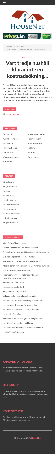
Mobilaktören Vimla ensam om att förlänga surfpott (26, 265)
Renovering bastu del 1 (13, 287)
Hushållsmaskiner (11, 204)
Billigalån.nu (8, 182)
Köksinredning (9, 209)
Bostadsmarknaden (36, 134)
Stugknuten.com (10, 222)
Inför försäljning (35, 143)
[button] (4, 3)
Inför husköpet (10, 148)
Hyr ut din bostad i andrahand (16, 270)
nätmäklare (8, 152)
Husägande (8, 143)
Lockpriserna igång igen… (14, 332)
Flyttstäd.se (8, 195)
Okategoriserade (11, 157)
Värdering (7, 161)
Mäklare (31, 148)
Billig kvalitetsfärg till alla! (14, 291)
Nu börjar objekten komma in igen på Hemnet (23, 300)
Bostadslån (27, 57)
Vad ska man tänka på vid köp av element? (22, 261)
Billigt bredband (10, 186)
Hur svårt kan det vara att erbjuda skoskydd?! (23, 327)
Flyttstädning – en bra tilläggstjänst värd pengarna (26, 252)
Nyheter (31, 152)
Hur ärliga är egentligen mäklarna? (18, 323)
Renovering (33, 157)
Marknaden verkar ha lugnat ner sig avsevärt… (24, 318)
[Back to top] (46, 446)
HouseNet (36, 438)
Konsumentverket (11, 213)
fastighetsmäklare (11, 138)
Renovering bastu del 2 (13, 282)
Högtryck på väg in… (12, 314)
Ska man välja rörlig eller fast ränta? (19, 256)
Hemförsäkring (34, 138)
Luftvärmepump (10, 218)
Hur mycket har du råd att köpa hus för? (21, 309)
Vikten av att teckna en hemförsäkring (20, 247)
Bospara (6, 191)
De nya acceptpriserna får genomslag (20, 305)
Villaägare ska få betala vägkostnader (20, 296)
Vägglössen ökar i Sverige (14, 243)
